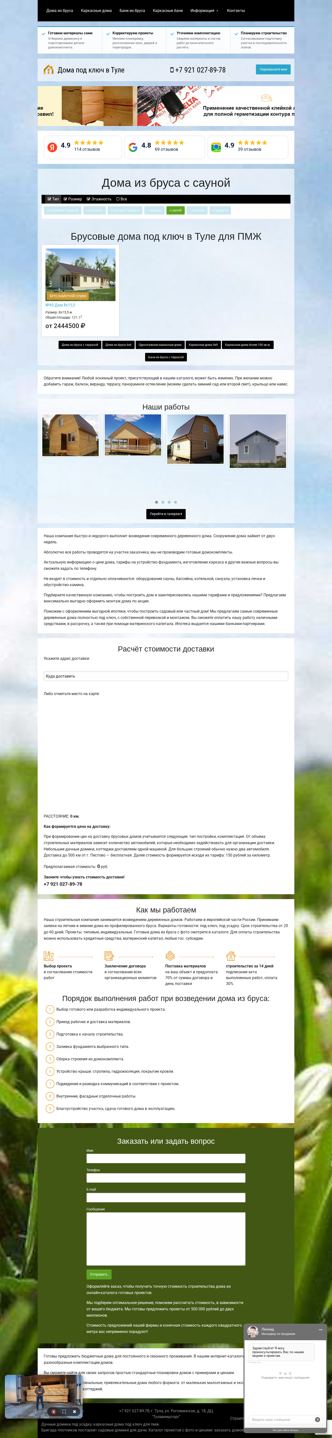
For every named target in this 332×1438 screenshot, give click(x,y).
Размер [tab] (74, 199)
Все (123, 199)
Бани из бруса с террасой (166, 357)
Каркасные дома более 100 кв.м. (248, 345)
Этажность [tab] (101, 199)
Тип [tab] (55, 199)
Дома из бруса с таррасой (80, 345)
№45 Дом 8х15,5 (60, 305)
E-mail (91, 1189)
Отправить (99, 1274)
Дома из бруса (59, 10)
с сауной (176, 210)
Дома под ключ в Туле (90, 70)
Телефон (93, 1170)
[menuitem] (60, 10)
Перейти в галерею (165, 514)
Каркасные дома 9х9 (203, 345)
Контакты (236, 10)
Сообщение (96, 1209)
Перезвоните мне (273, 69)
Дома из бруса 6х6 (118, 345)
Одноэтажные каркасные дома (160, 345)
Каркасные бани (168, 10)
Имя (90, 1150)
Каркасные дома (96, 10)
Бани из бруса (132, 10)
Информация (202, 10)
